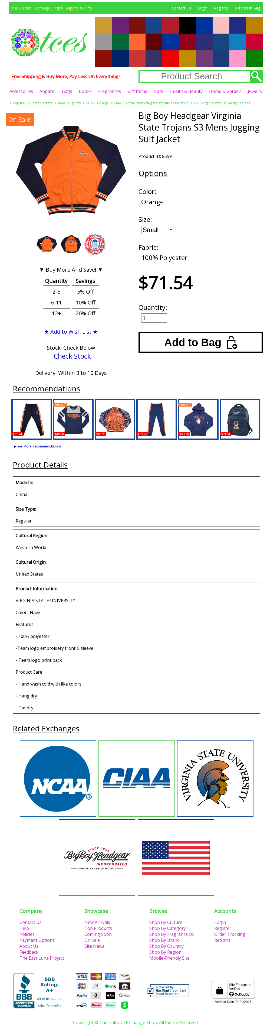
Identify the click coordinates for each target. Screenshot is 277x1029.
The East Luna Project (41, 958)
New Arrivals (97, 922)
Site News (94, 946)
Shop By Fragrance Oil (171, 934)
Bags (67, 91)
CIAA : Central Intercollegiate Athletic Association (151, 103)
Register (221, 8)
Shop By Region (165, 952)
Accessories (21, 91)
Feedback (28, 952)
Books (85, 91)
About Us (28, 946)
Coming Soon (98, 934)
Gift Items (137, 91)
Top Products (98, 928)
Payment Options (37, 940)
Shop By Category (167, 928)
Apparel (47, 91)
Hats (158, 91)
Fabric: (148, 247)
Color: (147, 191)
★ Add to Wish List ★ (71, 331)
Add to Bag (192, 342)
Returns (222, 940)
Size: (145, 219)
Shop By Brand (164, 940)
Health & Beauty (186, 91)
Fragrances (109, 91)
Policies (27, 934)
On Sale (92, 940)
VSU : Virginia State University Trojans (221, 103)
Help (24, 928)
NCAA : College (97, 103)
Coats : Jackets (41, 103)
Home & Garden (225, 91)
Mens (61, 103)
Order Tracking (229, 934)
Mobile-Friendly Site (169, 958)
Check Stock (72, 356)
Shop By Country (166, 946)
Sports (76, 103)
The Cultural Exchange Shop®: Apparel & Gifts (51, 8)
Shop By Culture (165, 922)
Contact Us (181, 8)
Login (202, 8)
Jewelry (255, 91)
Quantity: (152, 307)
